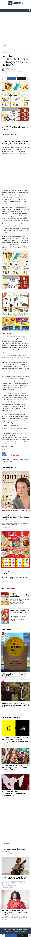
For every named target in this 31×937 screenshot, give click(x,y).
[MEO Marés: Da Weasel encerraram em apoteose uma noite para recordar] (15, 782)
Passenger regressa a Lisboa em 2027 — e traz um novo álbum (15, 878)
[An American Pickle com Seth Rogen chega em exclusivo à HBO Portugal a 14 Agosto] (15, 691)
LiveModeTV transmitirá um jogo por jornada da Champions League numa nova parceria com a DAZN (15, 740)
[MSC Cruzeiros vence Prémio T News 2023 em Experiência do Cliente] (15, 652)
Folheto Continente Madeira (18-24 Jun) (15, 573)
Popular (12, 7)
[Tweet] (22, 935)
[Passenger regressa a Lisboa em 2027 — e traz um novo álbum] (15, 866)
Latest (5, 7)
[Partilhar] (11, 935)
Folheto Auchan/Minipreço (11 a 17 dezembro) (19, 595)
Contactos (23, 931)
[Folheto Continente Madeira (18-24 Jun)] (15, 549)
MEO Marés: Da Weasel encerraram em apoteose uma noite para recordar (14, 793)
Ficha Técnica (8, 931)
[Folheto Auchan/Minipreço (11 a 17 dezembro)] (5, 598)
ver (18, 134)
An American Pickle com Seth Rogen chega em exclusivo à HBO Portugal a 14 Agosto (15, 705)
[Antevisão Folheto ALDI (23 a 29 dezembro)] (5, 616)
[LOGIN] (29, 10)
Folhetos (4, 513)
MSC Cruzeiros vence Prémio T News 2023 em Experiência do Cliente (14, 676)
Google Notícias (12, 456)
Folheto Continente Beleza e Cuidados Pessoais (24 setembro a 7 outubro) (15, 517)
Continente (6, 333)
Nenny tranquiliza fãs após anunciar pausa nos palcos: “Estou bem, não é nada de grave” (15, 912)
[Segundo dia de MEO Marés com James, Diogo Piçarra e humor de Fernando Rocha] (15, 756)
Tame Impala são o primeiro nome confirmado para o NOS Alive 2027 (14, 849)
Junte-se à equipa (16, 931)
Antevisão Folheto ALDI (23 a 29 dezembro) (19, 611)
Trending (25, 7)
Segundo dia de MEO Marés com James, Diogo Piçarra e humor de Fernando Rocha (15, 767)
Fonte (3, 450)
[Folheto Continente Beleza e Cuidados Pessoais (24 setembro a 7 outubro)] (15, 491)
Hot (19, 7)
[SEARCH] (27, 10)
